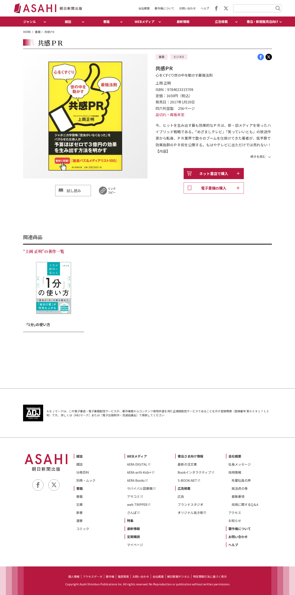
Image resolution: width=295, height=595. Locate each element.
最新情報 (183, 21)
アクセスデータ (92, 576)
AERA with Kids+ (139, 472)
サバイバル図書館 (140, 488)
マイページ (135, 544)
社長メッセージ (239, 464)
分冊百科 (82, 472)
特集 (130, 520)
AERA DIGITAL (137, 464)
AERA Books (136, 480)
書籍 (38, 32)
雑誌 (79, 456)
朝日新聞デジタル (178, 576)
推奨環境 (123, 576)
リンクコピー (112, 190)
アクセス (234, 512)
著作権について (164, 8)
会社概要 (144, 8)
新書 (79, 512)
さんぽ (132, 512)
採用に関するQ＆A (245, 504)
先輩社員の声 (241, 480)
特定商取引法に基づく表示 (210, 576)
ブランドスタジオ (190, 504)
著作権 (110, 576)
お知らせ (234, 520)
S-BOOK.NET (187, 480)
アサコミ (133, 496)
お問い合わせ (187, 8)
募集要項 (238, 496)
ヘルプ (205, 8)
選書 (79, 520)
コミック (82, 528)
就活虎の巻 (240, 488)
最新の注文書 (187, 464)
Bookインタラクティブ (194, 472)
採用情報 (234, 472)
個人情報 (73, 576)
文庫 (79, 504)
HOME (27, 32)
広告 (181, 496)
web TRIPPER (137, 504)
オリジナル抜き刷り (192, 512)
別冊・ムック (86, 480)
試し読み (74, 190)
